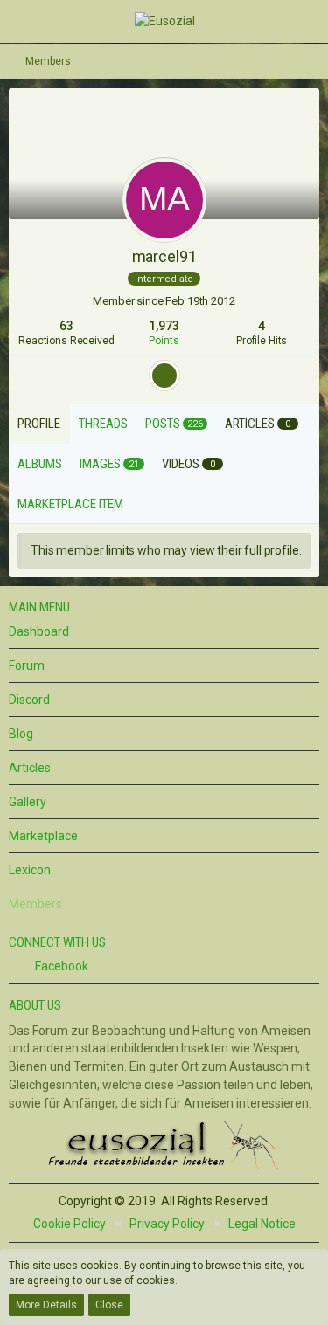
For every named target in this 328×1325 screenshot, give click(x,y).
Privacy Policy (167, 1224)
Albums (39, 464)
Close (109, 1305)
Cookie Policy (69, 1224)
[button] (25, 21)
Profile (38, 423)
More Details (46, 1305)
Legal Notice (262, 1224)
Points (163, 341)
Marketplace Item (70, 504)
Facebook (60, 966)
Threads (103, 423)
